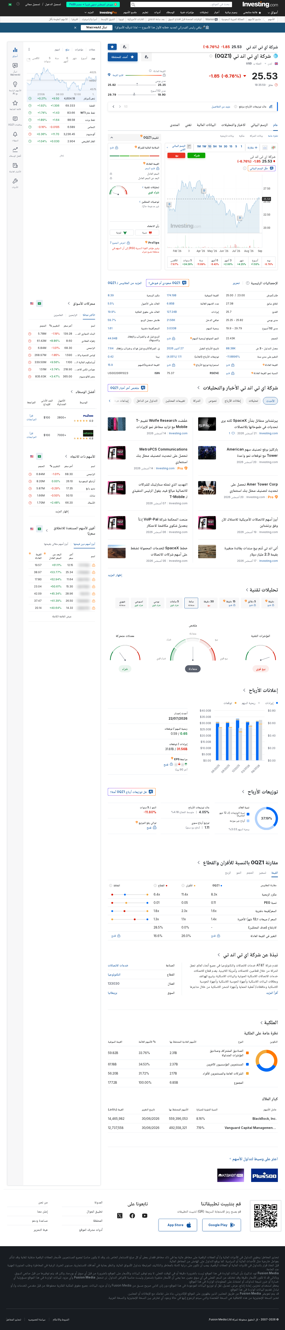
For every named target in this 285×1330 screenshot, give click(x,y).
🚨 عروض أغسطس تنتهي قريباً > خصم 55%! (93, 4)
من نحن (43, 1202)
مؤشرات (79, 49)
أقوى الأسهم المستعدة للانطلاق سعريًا (74, 530)
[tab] (269, 603)
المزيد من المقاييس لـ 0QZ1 (125, 283)
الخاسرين (58, 315)
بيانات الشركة (256, 135)
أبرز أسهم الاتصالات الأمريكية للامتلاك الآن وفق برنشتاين (250, 522)
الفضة (92, 105)
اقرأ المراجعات (31, 417)
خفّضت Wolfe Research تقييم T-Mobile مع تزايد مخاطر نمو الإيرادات (161, 423)
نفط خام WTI (87, 112)
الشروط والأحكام (61, 1319)
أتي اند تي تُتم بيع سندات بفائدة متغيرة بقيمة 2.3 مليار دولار (251, 551)
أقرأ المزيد (272, 992)
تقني (188, 124)
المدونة (98, 1202)
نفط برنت (90, 119)
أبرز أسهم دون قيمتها (84, 544)
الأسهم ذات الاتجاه (82, 456)
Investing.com (268, 433)
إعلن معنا (42, 1211)
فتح (213, 935)
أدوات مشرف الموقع (90, 1229)
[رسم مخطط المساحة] (265, 147)
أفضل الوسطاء (85, 391)
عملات (92, 49)
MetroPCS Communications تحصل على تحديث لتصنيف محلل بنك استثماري (161, 455)
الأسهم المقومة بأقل (58, 19)
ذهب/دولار (89, 98)
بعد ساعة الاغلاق (156, 19)
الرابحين (73, 315)
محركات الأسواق (84, 303)
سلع (67, 49)
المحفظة (97, 1220)
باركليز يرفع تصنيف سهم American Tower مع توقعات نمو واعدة (252, 452)
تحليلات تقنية (264, 589)
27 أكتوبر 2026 (175, 348)
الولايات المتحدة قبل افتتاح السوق (185, 19)
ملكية (241, 135)
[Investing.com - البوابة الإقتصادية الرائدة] (260, 4)
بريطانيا (112, 992)
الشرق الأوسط (108, 19)
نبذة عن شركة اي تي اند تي (250, 954)
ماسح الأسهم (130, 12)
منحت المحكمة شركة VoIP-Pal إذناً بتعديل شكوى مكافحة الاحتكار (162, 522)
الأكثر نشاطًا (89, 315)
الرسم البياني (259, 124)
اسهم (57, 49)
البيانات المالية (206, 124)
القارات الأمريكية (136, 19)
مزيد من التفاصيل (221, 106)
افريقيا (74, 19)
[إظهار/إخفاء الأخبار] (189, 146)
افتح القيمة (118, 75)
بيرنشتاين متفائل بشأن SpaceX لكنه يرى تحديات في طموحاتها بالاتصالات (249, 423)
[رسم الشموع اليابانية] (273, 147)
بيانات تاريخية (227, 135)
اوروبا (121, 19)
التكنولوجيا (114, 974)
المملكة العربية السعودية (233, 19)
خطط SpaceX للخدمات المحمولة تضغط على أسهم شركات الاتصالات (158, 551)
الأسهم (271, 19)
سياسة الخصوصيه (36, 1319)
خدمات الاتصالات (118, 965)
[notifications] (18, 4)
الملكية (271, 1022)
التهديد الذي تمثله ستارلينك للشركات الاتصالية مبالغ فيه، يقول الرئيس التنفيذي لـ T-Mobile (159, 490)
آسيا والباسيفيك (89, 19)
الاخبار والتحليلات (233, 124)
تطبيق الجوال (94, 1211)
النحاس (91, 127)
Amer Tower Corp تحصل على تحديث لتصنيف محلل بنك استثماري (254, 487)
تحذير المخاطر (13, 1319)
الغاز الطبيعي (88, 141)
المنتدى (175, 124)
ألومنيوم (90, 134)
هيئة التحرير (41, 1229)
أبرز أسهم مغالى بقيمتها (56, 544)
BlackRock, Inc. (264, 1118)
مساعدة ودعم (40, 1220)
